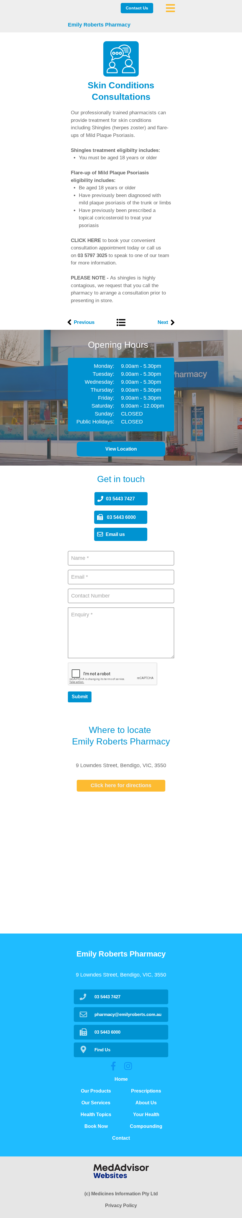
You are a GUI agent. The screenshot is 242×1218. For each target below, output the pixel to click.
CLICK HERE (86, 240)
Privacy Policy (121, 1205)
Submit (80, 696)
